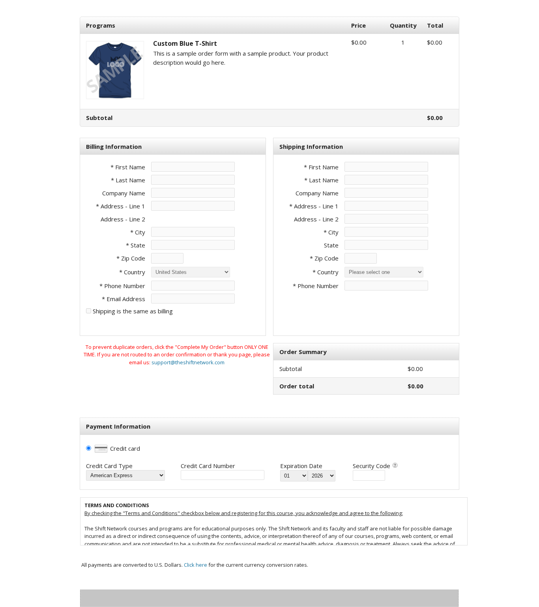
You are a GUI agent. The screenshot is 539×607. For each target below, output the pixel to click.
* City (137, 232)
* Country (132, 272)
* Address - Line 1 (120, 206)
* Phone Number (316, 286)
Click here (195, 564)
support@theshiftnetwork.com (188, 362)
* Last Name (128, 180)
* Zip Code (130, 258)
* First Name (127, 167)
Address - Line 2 (123, 219)
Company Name (123, 193)
